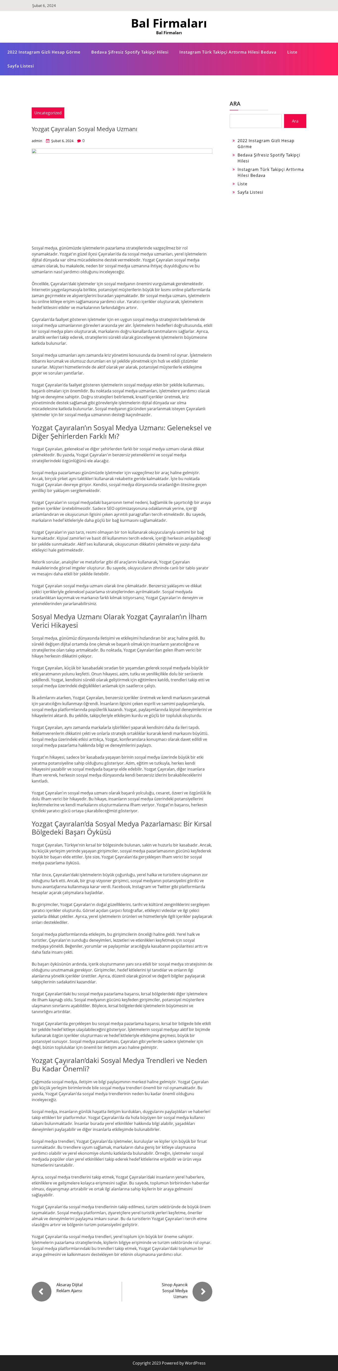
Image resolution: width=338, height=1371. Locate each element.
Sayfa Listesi (20, 66)
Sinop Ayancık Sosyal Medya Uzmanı (175, 1290)
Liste (292, 52)
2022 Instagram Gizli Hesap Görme (43, 52)
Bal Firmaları (169, 23)
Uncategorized (48, 113)
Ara (235, 103)
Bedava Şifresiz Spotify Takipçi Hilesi (130, 52)
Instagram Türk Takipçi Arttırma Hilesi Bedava (227, 52)
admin (37, 140)
